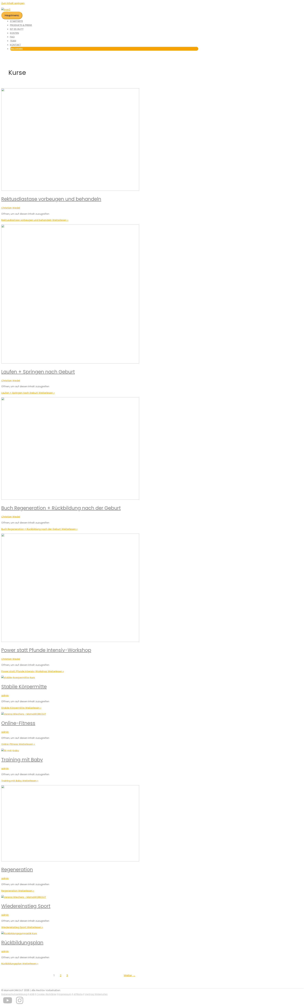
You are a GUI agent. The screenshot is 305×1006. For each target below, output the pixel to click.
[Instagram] (19, 1002)
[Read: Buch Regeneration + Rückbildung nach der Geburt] (70, 498)
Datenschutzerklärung (14, 994)
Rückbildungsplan (22, 942)
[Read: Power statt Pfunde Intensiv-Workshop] (70, 641)
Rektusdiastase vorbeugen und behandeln (51, 199)
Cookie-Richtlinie (46, 994)
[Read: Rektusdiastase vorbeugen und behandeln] (70, 189)
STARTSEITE (16, 21)
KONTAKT (15, 44)
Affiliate (78, 994)
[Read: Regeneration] (70, 860)
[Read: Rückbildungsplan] (19, 933)
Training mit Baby (22, 759)
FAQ (12, 36)
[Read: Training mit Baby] (10, 750)
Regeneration (17, 869)
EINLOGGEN (16, 48)
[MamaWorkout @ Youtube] (7, 1002)
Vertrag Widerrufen (96, 994)
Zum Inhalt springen (12, 3)
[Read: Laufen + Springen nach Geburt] (70, 362)
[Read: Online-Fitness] (23, 714)
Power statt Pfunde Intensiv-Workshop (46, 650)
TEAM (13, 40)
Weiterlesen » (34, 220)
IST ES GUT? (16, 29)
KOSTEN (14, 33)
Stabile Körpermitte (24, 686)
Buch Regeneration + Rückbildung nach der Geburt (61, 508)
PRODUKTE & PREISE (21, 25)
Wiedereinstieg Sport (25, 906)
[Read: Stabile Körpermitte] (18, 677)
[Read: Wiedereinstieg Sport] (23, 897)
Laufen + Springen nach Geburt (38, 371)
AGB (31, 994)
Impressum (64, 994)
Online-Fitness (18, 723)
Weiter (129, 975)
